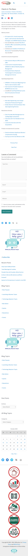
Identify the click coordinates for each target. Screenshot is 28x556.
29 (17, 449)
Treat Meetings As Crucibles (8, 269)
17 (24, 442)
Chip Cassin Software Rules (8, 266)
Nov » (15, 454)
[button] (14, 3)
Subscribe (6, 257)
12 (6, 442)
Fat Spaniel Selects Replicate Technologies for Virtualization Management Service (13, 73)
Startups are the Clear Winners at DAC (15, 136)
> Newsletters (5, 313)
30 (21, 449)
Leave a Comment (6, 11)
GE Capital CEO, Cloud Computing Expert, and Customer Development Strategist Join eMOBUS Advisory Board (15, 38)
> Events (3, 317)
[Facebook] (2, 18)
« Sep (12, 454)
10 (24, 439)
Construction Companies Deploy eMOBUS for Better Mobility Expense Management (14, 66)
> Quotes (3, 308)
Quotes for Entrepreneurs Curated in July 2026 (13, 280)
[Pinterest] (8, 18)
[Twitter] (5, 18)
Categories (4, 419)
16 (21, 442)
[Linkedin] (12, 18)
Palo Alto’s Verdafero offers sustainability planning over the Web (15, 44)
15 (17, 442)
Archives (3, 404)
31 (24, 449)
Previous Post (14, 143)
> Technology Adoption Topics (9, 299)
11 (3, 442)
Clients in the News (17, 11)
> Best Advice (4, 303)
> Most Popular (5, 290)
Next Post (14, 147)
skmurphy (4, 13)
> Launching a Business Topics (9, 294)
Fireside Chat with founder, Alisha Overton (12, 272)
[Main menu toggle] (25, 3)
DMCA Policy (17, 544)
